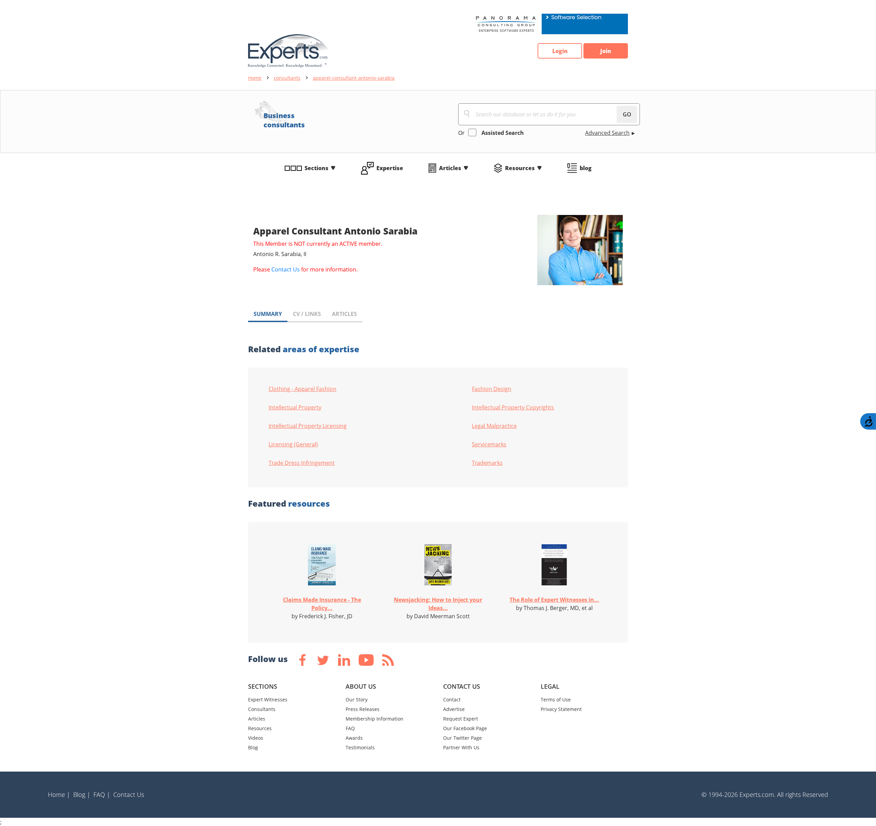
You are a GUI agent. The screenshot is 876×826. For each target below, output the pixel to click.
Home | (59, 794)
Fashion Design (491, 389)
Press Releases (362, 709)
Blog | (81, 794)
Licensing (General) (293, 444)
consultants (287, 78)
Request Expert (460, 718)
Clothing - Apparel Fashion (302, 389)
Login (560, 51)
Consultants (261, 709)
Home (254, 78)
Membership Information (374, 718)
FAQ (350, 728)
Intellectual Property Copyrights (513, 407)
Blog (253, 747)
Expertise (389, 168)
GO (627, 114)
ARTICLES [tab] (344, 314)
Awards (354, 738)
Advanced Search (607, 133)
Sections (316, 168)
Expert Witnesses (267, 699)
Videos (255, 738)
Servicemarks (489, 444)
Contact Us (285, 269)
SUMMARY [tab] (268, 314)
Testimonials (360, 747)
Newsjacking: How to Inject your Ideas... (438, 604)
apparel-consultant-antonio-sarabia (354, 78)
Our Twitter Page (462, 738)
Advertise (454, 709)
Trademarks (487, 463)
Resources (520, 168)
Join (605, 51)
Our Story (357, 699)
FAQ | (101, 794)
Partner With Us (461, 747)
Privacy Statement (561, 709)
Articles (450, 168)
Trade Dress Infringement (302, 463)
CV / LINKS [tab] (307, 314)
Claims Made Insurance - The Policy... (322, 604)
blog (586, 168)
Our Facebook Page (465, 728)
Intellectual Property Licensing (308, 426)
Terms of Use (556, 699)
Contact (452, 699)
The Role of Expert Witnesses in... (554, 599)
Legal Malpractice (494, 426)
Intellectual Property (295, 407)
